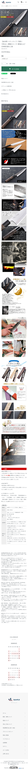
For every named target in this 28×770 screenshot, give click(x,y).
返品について (4, 78)
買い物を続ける (4, 93)
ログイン (5, 746)
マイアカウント (6, 739)
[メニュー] (26, 2)
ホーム (2, 5)
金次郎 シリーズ (8, 5)
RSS (4, 735)
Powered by (6, 767)
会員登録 (5, 742)
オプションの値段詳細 (6, 86)
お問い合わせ (6, 753)
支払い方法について (7, 724)
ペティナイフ (15, 5)
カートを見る (6, 750)
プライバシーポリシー (8, 731)
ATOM (7, 735)
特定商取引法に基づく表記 (7, 82)
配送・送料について (7, 716)
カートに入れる (15, 69)
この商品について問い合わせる (8, 90)
